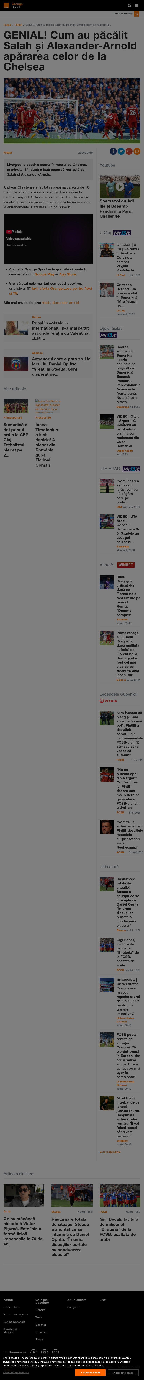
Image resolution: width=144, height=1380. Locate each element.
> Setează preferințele (16, 1372)
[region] (72, 1366)
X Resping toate (123, 1372)
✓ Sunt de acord (90, 1372)
